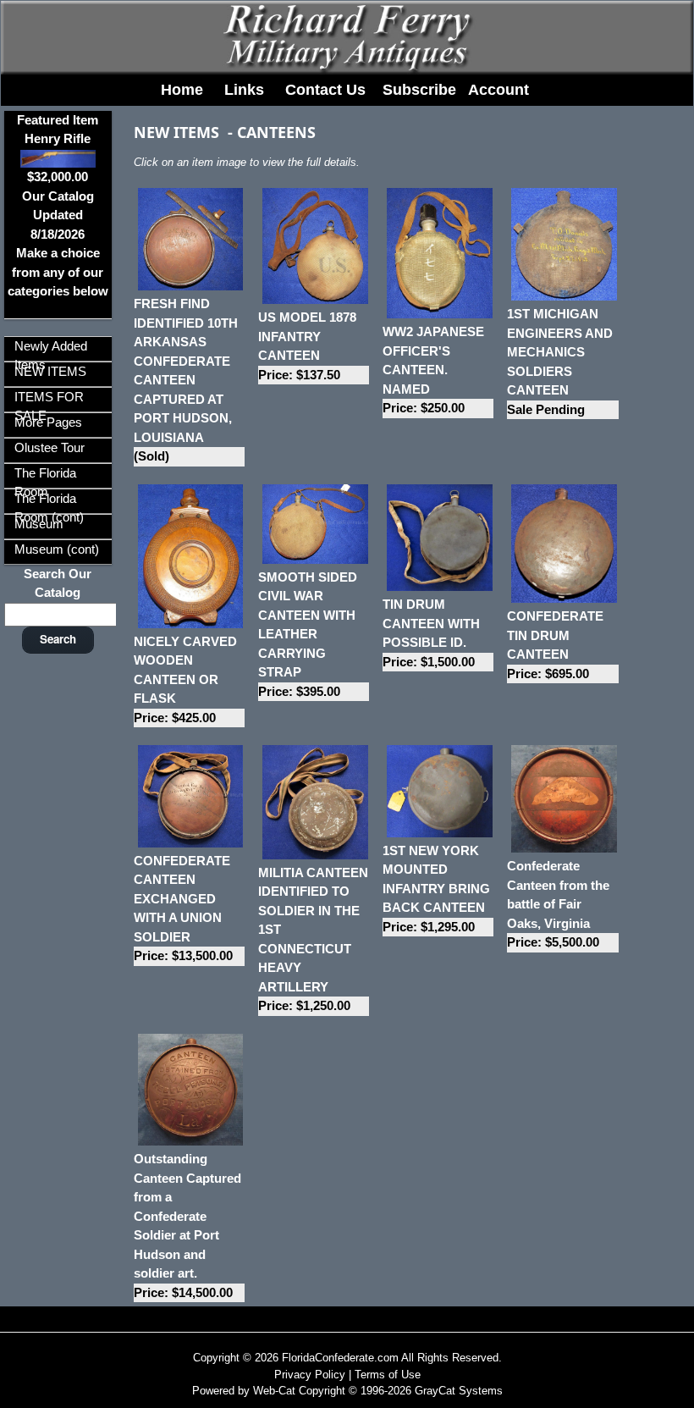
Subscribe (419, 89)
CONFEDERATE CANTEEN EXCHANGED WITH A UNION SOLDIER (183, 908)
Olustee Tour (49, 447)
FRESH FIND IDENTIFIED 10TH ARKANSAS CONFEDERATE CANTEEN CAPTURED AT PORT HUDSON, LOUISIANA (186, 379)
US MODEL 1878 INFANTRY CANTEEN (307, 346)
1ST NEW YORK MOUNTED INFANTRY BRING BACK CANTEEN (436, 888)
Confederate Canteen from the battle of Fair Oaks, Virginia (558, 904)
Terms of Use (388, 1374)
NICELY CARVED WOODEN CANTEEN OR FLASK (185, 679)
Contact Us (325, 89)
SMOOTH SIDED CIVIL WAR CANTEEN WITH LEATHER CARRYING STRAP (307, 634)
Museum (38, 523)
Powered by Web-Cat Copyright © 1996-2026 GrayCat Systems (347, 1390)
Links (244, 89)
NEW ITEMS (50, 371)
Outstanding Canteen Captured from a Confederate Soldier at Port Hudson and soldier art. (187, 1225)
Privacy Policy (309, 1374)
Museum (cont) (56, 549)
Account (498, 89)
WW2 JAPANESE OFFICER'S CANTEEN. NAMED (433, 369)
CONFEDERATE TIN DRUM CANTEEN (555, 645)
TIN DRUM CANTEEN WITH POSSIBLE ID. (431, 633)
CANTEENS (276, 132)
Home (182, 89)
